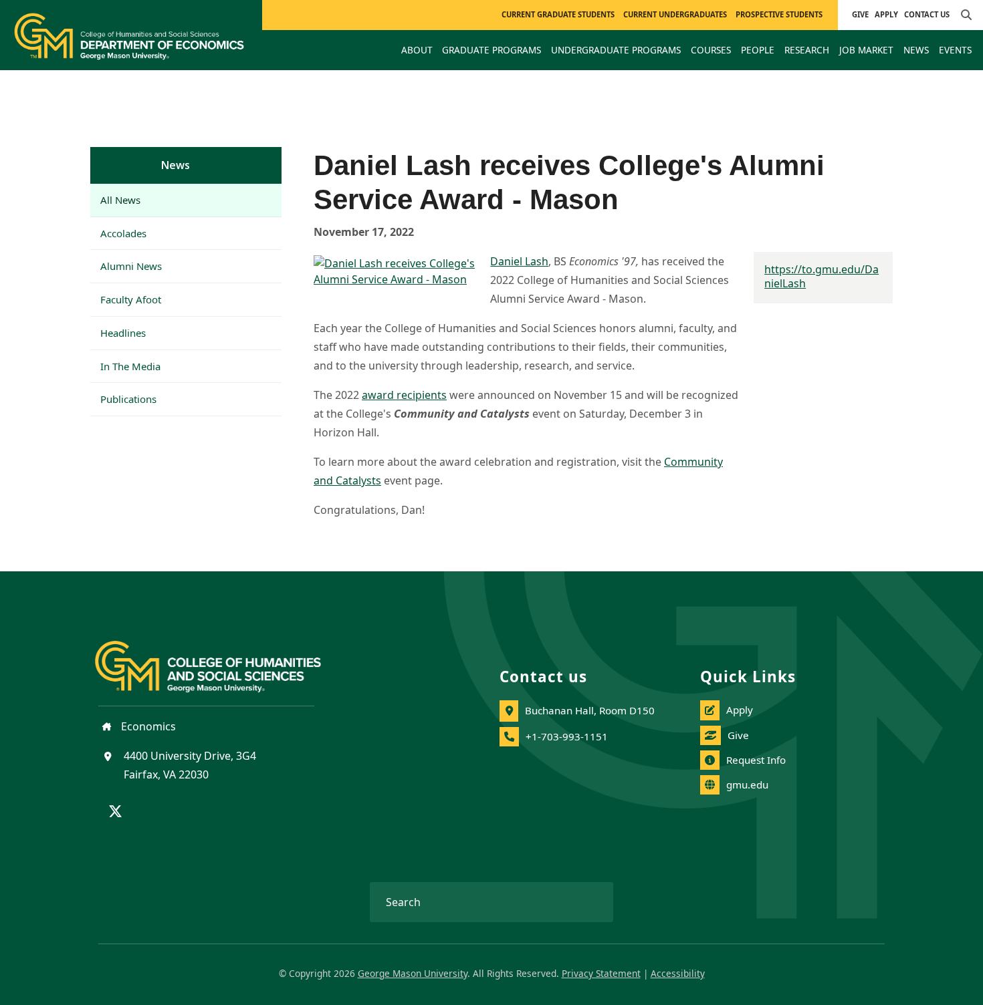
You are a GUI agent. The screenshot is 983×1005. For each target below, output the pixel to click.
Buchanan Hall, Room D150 (590, 710)
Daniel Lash (519, 261)
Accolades (123, 233)
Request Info (756, 759)
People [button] (757, 49)
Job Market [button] (866, 49)
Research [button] (806, 49)
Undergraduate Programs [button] (616, 49)
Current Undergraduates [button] (675, 14)
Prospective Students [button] (779, 14)
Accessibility (678, 973)
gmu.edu (747, 784)
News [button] (916, 49)
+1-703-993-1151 (567, 736)
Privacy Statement (601, 973)
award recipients (404, 395)
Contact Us (927, 14)
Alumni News (131, 266)
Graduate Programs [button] (491, 49)
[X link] (115, 812)
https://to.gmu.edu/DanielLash (821, 276)
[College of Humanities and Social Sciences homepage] (221, 659)
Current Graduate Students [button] (558, 14)
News (175, 165)
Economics (147, 726)
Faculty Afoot (130, 299)
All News (120, 199)
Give (860, 14)
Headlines (123, 332)
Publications (128, 399)
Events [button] (955, 49)
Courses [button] (711, 49)
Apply (886, 14)
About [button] (417, 49)
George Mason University (412, 973)
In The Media (130, 366)
